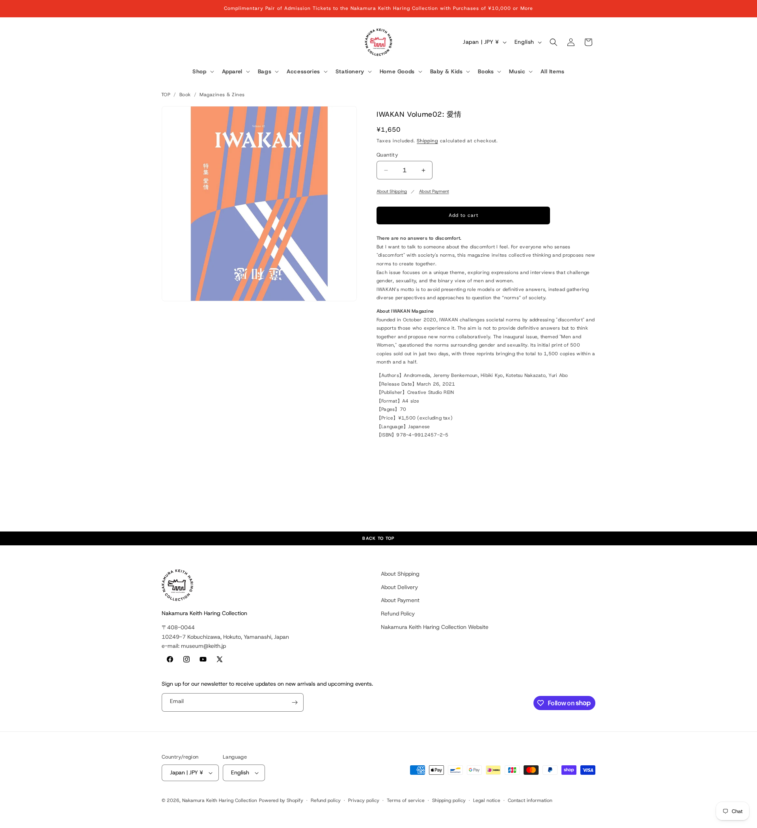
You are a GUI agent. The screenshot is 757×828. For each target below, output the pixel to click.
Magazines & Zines (222, 94)
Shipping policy (449, 800)
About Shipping (392, 191)
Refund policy (326, 800)
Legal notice (486, 800)
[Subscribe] (294, 702)
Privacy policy (363, 800)
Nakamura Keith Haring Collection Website (435, 626)
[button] (202, 71)
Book (185, 94)
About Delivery (399, 587)
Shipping (427, 141)
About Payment (434, 191)
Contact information (530, 800)
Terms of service (406, 800)
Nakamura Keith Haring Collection (219, 800)
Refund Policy (398, 613)
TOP (165, 94)
